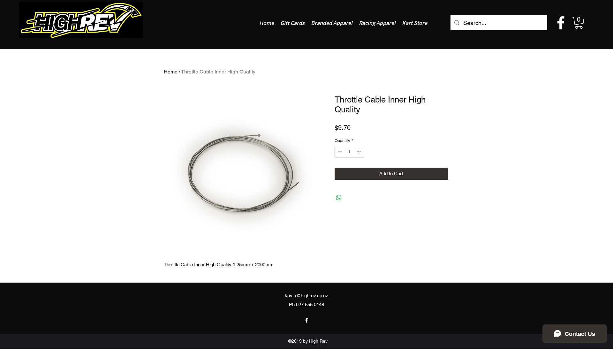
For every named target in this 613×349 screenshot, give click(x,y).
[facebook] (561, 23)
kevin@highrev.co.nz (306, 295)
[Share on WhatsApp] (339, 197)
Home (171, 72)
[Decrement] (339, 151)
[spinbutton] (349, 151)
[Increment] (359, 151)
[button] (579, 23)
